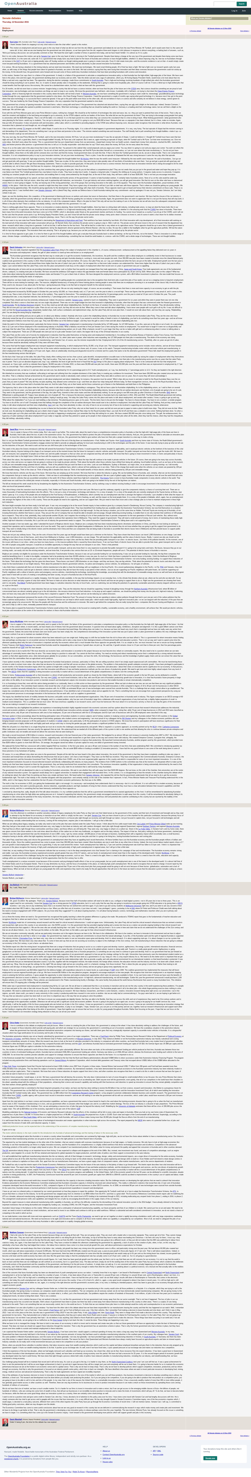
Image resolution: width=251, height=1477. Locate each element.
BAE (168, 393)
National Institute (30, 1112)
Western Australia (89, 94)
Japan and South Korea (133, 269)
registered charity (11, 1459)
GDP (23, 648)
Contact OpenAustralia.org (114, 1454)
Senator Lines (77, 300)
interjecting (19, 875)
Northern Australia (140, 589)
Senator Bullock (8, 875)
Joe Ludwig (141, 824)
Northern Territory (149, 826)
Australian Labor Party (51, 250)
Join (244, 11)
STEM (133, 89)
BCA (154, 727)
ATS (174, 1191)
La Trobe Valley (144, 829)
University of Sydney (13, 1039)
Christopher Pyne (25, 938)
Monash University (84, 1039)
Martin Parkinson (26, 645)
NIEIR (140, 1120)
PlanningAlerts (92, 1472)
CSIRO (153, 209)
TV (24, 129)
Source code (158, 1454)
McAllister (165, 853)
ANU (133, 908)
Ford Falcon (54, 1310)
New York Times (10, 1066)
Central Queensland (154, 1273)
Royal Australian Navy (24, 310)
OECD (13, 672)
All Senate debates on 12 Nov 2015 (219, 28)
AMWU (5, 185)
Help (80, 11)
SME (91, 710)
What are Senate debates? (201, 18)
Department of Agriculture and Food (69, 220)
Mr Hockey (85, 159)
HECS (180, 903)
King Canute (57, 1320)
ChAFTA (62, 1216)
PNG (162, 567)
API (154, 1451)
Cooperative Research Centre (82, 1093)
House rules (108, 1462)
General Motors (60, 1060)
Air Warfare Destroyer (26, 305)
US (79, 1044)
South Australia (97, 80)
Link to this (41, 42)
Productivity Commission (26, 669)
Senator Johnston (45, 190)
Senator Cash (174, 1334)
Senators (70, 11)
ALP (95, 362)
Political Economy (175, 1036)
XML (159, 1451)
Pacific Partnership (84, 1216)
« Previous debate (195, 31)
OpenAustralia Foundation (19, 1456)
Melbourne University (133, 906)
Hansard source (51, 42)
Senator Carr (46, 56)
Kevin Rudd (109, 1313)
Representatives (55, 11)
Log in (234, 11)
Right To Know (79, 1472)
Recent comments (36, 11)
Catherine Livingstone (170, 727)
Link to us (107, 1458)
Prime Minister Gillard (157, 824)
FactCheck (105, 1036)
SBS (4, 144)
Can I (50, 405)
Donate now (210, 1458)
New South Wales (30, 1117)
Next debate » (244, 31)
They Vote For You (63, 1472)
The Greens (104, 478)
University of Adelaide (127, 1106)
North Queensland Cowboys (122, 1362)
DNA (44, 936)
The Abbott (21, 583)
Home (10, 11)
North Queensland (172, 1273)
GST (18, 61)
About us (106, 1451)
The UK (5, 1150)
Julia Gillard (92, 1313)
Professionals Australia (23, 675)
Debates (21, 11)
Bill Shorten (126, 718)
